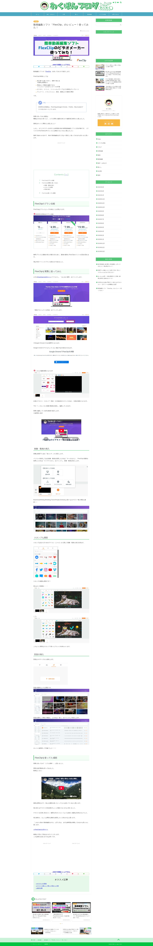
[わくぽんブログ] (76, 10)
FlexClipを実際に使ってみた (50, 183)
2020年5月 (101, 227)
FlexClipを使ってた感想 (49, 193)
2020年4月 (101, 231)
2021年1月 (101, 195)
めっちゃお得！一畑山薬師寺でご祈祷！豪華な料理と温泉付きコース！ (109, 277)
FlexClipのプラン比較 (48, 180)
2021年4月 (101, 187)
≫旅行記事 (39, 888)
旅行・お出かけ (51, 14)
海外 (99, 175)
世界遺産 (100, 151)
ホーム (37, 14)
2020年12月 (101, 199)
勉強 (99, 155)
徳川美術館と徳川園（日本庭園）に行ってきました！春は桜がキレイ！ (109, 265)
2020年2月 (101, 235)
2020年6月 (101, 223)
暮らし (76, 14)
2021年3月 (101, 191)
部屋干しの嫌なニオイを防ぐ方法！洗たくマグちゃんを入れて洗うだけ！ (109, 271)
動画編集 (89, 14)
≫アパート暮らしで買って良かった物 (47, 886)
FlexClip (48, 71)
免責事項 (46, 944)
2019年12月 (101, 243)
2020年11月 (101, 203)
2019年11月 (101, 247)
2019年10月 (101, 251)
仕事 (64, 14)
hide (66, 175)
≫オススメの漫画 (41, 883)
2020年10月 (101, 207)
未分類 (100, 171)
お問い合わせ (115, 14)
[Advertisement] (61, 155)
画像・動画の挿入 (49, 185)
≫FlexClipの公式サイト (40, 829)
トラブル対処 (102, 14)
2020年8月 (101, 215)
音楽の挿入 (48, 189)
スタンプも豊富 (49, 187)
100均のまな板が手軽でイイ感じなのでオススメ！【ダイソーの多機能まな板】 (110, 283)
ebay (99, 139)
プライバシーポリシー (37, 944)
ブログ (100, 147)
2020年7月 (101, 219)
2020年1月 (101, 239)
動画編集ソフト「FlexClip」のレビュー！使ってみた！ (110, 289)
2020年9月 (101, 211)
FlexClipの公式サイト (44, 277)
